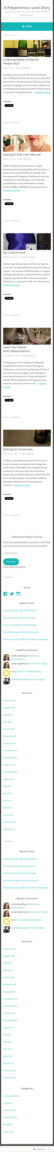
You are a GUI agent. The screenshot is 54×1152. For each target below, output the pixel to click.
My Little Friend (14, 252)
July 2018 (7, 714)
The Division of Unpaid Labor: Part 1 (20, 617)
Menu (28, 26)
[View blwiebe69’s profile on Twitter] (12, 594)
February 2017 (9, 822)
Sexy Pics (7, 1124)
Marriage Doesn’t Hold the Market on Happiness (25, 639)
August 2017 (8, 779)
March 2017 (8, 814)
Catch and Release (11, 1095)
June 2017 (7, 793)
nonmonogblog (23, 67)
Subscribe (11, 561)
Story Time (8, 1131)
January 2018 (9, 743)
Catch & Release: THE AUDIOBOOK (19, 610)
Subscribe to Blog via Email (27, 536)
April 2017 (7, 807)
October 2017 (9, 764)
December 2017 (10, 750)
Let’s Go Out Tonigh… (39, 663)
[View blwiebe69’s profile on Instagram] (19, 594)
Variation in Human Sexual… (29, 671)
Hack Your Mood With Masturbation (16, 349)
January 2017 (9, 829)
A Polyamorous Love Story (27, 7)
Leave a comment (11, 122)
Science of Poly (10, 1117)
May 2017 (7, 800)
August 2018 (9, 707)
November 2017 (10, 757)
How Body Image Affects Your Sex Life (20, 632)
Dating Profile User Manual (22, 154)
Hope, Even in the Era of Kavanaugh (19, 624)
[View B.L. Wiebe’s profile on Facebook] (6, 594)
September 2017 (10, 771)
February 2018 (9, 736)
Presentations (9, 1110)
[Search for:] (27, 577)
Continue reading (42, 92)
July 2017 (7, 786)
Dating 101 (8, 1103)
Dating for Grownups (18, 449)
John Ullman (16, 679)
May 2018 (7, 721)
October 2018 (9, 700)
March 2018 (8, 729)
